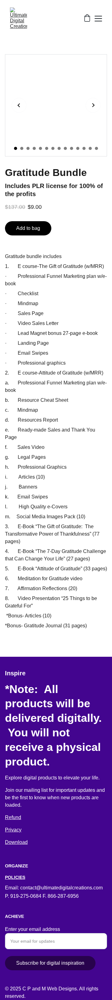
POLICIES (15, 877)
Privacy (13, 829)
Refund (13, 817)
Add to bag (28, 228)
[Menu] (98, 18)
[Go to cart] (87, 18)
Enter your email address (32, 929)
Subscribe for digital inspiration (50, 963)
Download (16, 842)
